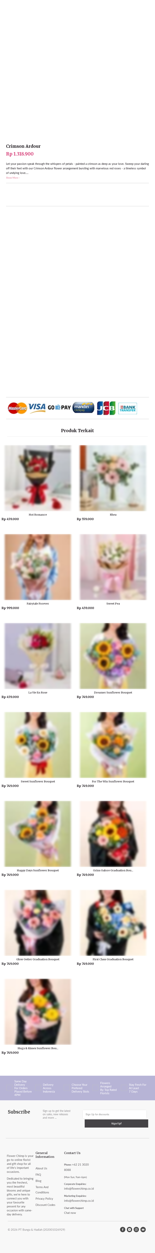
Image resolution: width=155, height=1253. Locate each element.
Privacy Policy (44, 1198)
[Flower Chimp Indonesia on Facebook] (122, 1229)
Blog (38, 1180)
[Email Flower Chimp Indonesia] (143, 1229)
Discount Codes (45, 1204)
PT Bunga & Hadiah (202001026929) (41, 1229)
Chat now (70, 1212)
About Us (41, 1168)
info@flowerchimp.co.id (79, 1188)
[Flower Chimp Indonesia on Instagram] (136, 1229)
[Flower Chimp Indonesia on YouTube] (129, 1229)
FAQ (38, 1174)
